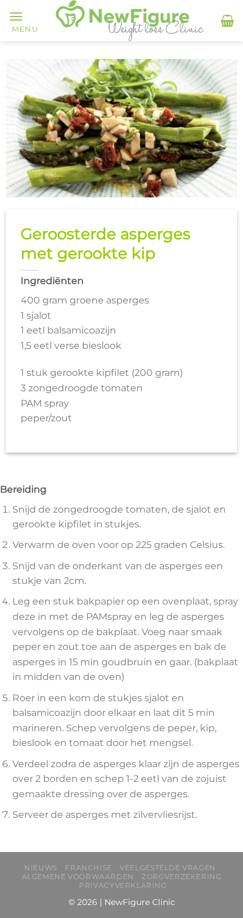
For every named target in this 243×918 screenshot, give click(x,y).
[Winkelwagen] (227, 21)
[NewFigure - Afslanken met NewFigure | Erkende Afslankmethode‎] (129, 20)
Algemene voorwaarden (78, 876)
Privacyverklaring (122, 885)
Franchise (88, 867)
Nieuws (40, 867)
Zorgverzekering (181, 876)
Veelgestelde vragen (168, 867)
